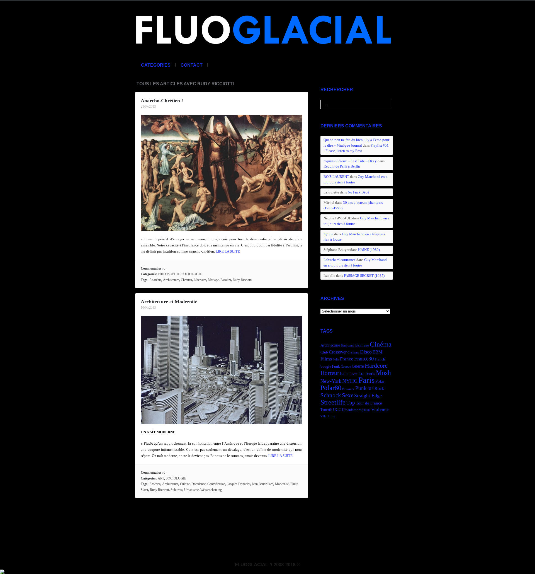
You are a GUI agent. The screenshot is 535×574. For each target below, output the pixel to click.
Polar (379, 381)
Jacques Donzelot (238, 484)
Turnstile (326, 410)
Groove (346, 367)
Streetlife (333, 402)
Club (324, 352)
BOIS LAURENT (336, 177)
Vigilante (364, 409)
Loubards (366, 373)
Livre (353, 374)
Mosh (383, 372)
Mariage (213, 280)
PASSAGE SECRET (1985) (364, 275)
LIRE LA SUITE (228, 251)
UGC (337, 409)
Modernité (282, 484)
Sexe (347, 395)
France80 (364, 359)
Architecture (171, 280)
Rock (379, 388)
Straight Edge (368, 395)
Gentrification (216, 484)
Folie (336, 359)
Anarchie (155, 280)
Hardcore (376, 365)
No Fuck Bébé (358, 192)
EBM (377, 352)
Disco (366, 352)
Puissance (348, 389)
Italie (344, 373)
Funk (336, 366)
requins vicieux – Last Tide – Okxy (350, 161)
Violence (380, 409)
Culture (185, 484)
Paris (366, 380)
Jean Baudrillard (262, 484)
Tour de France (369, 403)
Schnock (330, 395)
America (154, 484)
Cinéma (380, 344)
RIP (371, 388)
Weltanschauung (211, 490)
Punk (361, 388)
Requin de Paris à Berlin (342, 166)
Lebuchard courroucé (340, 260)
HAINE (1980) (369, 250)
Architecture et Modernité (169, 301)
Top (350, 403)
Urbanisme (191, 490)
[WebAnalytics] (2, 571)
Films (326, 359)
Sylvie (328, 234)
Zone (331, 416)
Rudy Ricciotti (242, 280)
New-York (330, 381)
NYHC (350, 381)
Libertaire (200, 280)
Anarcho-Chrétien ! (162, 100)
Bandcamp (347, 345)
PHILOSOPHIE (169, 274)
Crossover (338, 352)
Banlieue (362, 345)
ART (161, 478)
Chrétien (186, 280)
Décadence (198, 484)
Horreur (329, 373)
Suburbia (177, 490)
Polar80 (330, 387)
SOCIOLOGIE (191, 274)
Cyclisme (353, 352)
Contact (192, 65)
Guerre (358, 366)
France (346, 359)
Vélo (323, 416)
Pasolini (225, 280)
